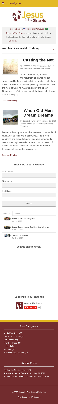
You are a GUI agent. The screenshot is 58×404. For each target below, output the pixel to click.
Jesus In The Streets (15, 33)
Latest (17, 213)
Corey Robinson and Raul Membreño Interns (30, 227)
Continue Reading (9, 101)
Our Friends (9, 340)
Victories (24, 126)
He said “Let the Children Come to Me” (20, 376)
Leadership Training (41, 68)
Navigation (16, 3)
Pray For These (10, 343)
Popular (7, 213)
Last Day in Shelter (20, 235)
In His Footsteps (28, 124)
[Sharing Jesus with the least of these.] (29, 21)
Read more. (11, 41)
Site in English (16, 29)
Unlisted (7, 346)
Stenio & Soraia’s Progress (23, 219)
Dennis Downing (29, 66)
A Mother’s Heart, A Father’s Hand (18, 373)
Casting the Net (38, 60)
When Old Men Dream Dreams (38, 112)
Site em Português (36, 29)
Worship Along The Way (14, 353)
